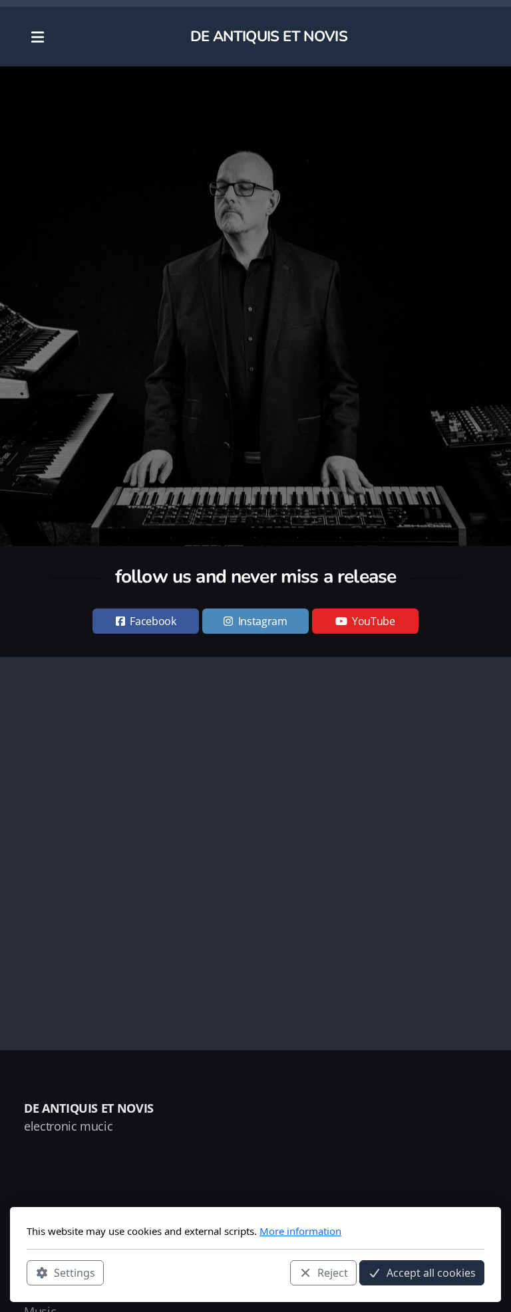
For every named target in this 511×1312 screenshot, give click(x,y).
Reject (332, 1272)
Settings (74, 1272)
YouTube (373, 621)
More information (300, 1231)
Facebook (153, 621)
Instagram (262, 621)
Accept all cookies (431, 1272)
